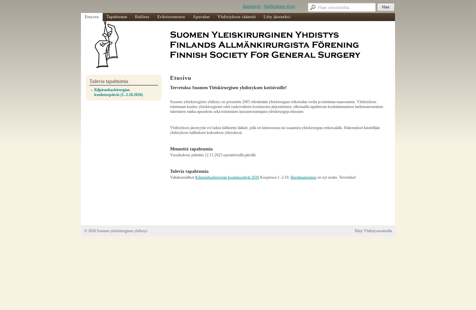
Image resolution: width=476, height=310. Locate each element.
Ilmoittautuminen (303, 177)
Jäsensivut (252, 6)
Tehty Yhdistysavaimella (373, 231)
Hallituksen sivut (279, 6)
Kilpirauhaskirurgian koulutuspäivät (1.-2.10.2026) (118, 92)
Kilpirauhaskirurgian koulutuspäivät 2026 (227, 177)
